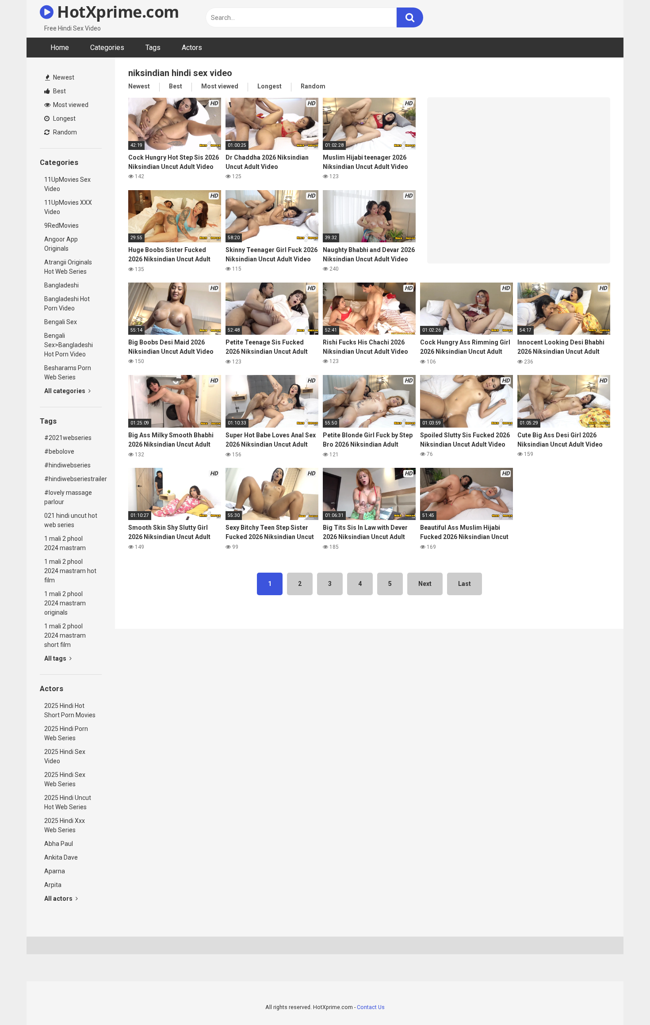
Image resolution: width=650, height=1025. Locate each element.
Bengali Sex (60, 321)
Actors (192, 47)
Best (59, 91)
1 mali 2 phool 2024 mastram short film (65, 635)
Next (425, 583)
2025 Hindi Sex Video (64, 756)
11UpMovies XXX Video (68, 207)
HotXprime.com (116, 12)
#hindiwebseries (67, 465)
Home (59, 47)
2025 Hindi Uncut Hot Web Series (67, 802)
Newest (63, 77)
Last (464, 583)
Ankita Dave (61, 857)
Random (64, 132)
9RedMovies (61, 225)
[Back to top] (620, 998)
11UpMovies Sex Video (67, 184)
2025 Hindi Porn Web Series (66, 733)
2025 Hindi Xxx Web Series (64, 825)
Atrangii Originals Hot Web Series (68, 267)
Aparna (54, 871)
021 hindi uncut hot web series (70, 520)
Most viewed (70, 104)
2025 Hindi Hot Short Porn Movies (70, 710)
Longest (64, 118)
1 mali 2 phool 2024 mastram (65, 543)
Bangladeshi (61, 285)
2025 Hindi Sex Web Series (64, 779)
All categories (65, 390)
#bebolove (59, 451)
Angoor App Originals (61, 244)
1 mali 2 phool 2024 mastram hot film (70, 571)
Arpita (52, 884)
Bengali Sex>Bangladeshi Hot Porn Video (68, 345)
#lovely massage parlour (68, 497)
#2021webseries (68, 437)
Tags (153, 47)
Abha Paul (58, 843)
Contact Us (371, 1007)
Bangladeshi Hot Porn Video (67, 303)
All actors (59, 898)
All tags (56, 658)
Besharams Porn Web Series (67, 372)
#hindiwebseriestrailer (73, 478)
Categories (107, 47)
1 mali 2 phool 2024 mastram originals (65, 603)
